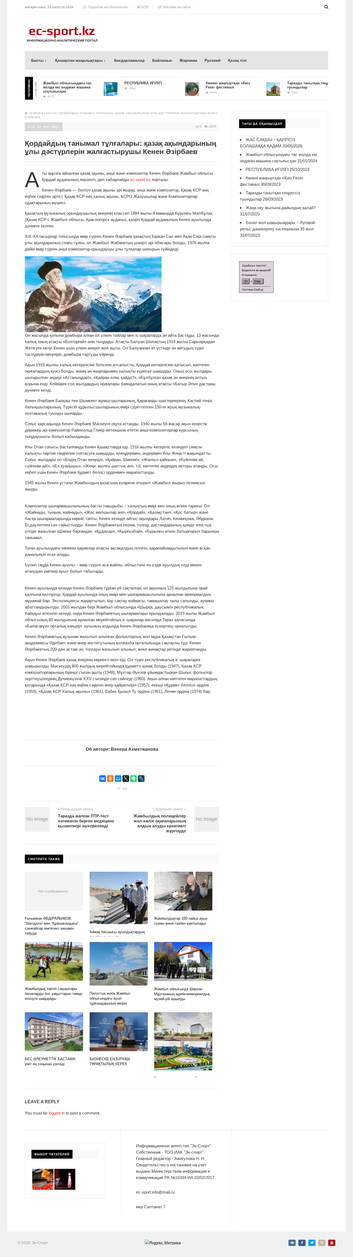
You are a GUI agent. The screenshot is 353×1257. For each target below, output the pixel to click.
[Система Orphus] (256, 264)
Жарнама (188, 60)
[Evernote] (133, 778)
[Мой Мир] (118, 778)
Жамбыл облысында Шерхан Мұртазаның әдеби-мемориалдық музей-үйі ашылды (182, 994)
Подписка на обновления (107, 7)
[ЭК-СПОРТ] (62, 27)
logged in (57, 1113)
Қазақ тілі (237, 60)
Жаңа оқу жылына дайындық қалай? (280, 207)
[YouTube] (331, 1243)
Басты (37, 60)
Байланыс (162, 60)
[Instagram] (321, 1243)
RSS (144, 7)
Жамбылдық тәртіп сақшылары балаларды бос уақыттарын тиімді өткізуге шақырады (53, 994)
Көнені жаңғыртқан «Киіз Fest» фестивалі (211, 85)
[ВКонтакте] (102, 778)
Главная (36, 113)
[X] (125, 778)
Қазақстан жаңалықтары (79, 60)
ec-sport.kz (140, 179)
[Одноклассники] (110, 778)
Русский (213, 60)
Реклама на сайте (176, 7)
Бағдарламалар (129, 60)
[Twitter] (311, 1243)
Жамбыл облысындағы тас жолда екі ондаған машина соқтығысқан (50, 87)
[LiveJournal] (141, 778)
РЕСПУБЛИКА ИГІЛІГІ (126, 83)
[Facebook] (302, 1243)
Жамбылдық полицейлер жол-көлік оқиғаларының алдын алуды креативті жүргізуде (159, 823)
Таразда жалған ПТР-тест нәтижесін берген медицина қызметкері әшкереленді (86, 821)
